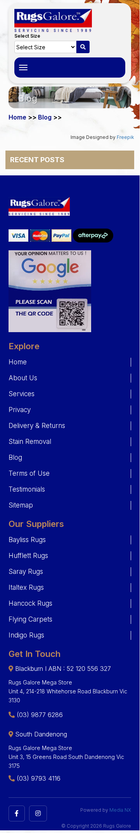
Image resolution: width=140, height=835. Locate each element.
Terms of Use (29, 473)
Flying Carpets (30, 619)
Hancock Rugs (30, 603)
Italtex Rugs (26, 587)
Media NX (120, 810)
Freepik (125, 137)
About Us (23, 378)
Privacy (20, 410)
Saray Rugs (26, 571)
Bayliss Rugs (27, 540)
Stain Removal (30, 441)
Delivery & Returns (37, 426)
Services (22, 394)
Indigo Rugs (26, 635)
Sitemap (21, 505)
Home (18, 362)
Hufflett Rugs (28, 556)
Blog (15, 457)
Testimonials (27, 489)
